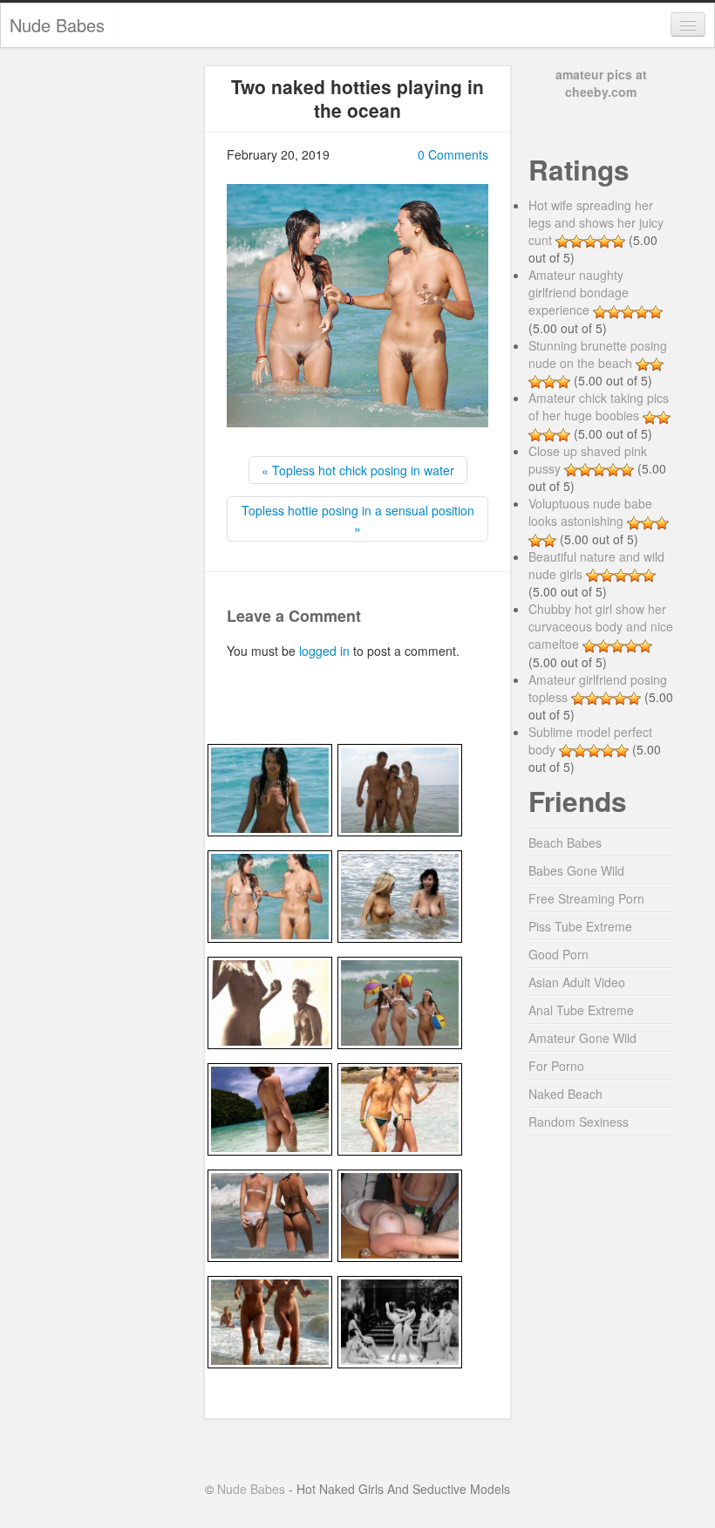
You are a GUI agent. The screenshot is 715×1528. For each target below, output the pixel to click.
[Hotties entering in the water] (270, 1214)
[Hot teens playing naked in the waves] (400, 1107)
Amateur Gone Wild (582, 1038)
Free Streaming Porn (586, 898)
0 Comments (453, 154)
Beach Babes (565, 842)
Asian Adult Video (576, 982)
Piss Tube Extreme (580, 926)
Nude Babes (57, 25)
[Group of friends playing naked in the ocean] (400, 788)
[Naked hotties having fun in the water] (400, 1001)
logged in (324, 650)
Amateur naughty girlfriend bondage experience (578, 292)
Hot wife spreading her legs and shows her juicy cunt (596, 222)
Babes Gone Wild (576, 870)
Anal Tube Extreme (581, 1010)
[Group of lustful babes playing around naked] (400, 1320)
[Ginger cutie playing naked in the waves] (270, 1107)
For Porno (556, 1065)
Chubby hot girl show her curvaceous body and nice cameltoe (600, 626)
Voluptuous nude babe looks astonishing (590, 512)
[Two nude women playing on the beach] (270, 1001)
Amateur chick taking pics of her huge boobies (598, 406)
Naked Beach (565, 1093)
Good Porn (558, 954)
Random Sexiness (578, 1121)
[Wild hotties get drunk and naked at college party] (400, 1214)
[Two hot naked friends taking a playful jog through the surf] (270, 1320)
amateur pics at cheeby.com (601, 82)
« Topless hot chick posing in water (358, 470)
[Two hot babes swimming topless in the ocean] (400, 895)
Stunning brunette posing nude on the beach (597, 354)
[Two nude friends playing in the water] (270, 895)
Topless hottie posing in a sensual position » (358, 518)
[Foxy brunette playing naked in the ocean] (270, 788)
